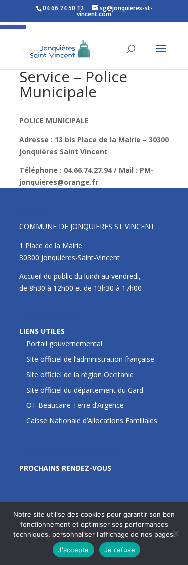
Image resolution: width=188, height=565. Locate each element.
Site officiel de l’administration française (90, 359)
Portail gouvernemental (64, 343)
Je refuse (119, 550)
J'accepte (73, 550)
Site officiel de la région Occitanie (80, 374)
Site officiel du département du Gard (84, 390)
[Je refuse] (175, 533)
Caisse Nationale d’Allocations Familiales (91, 420)
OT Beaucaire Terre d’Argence (75, 405)
